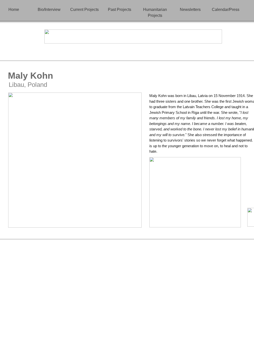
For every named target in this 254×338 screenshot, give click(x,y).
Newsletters (190, 9)
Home (13, 9)
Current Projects (84, 9)
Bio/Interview (49, 9)
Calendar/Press (225, 9)
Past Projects (119, 9)
